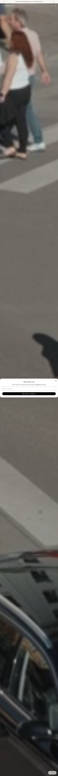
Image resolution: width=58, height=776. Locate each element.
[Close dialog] (56, 380)
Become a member (29, 393)
